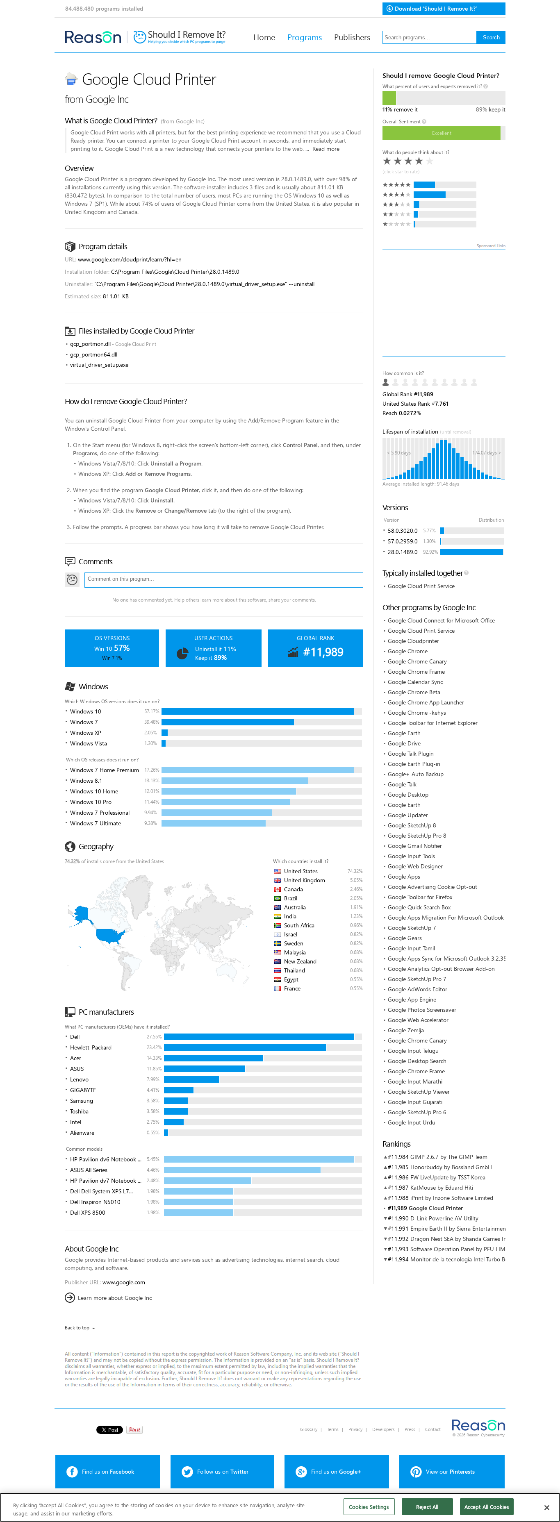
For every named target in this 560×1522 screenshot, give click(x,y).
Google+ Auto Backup (416, 774)
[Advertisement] (443, 303)
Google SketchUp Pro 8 (417, 835)
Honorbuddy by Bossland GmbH (451, 1167)
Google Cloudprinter (413, 641)
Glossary (308, 1429)
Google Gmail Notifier (415, 846)
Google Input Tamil (411, 948)
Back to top (77, 1327)
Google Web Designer (415, 866)
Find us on (108, 1471)
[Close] (547, 1508)
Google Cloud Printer (436, 1208)
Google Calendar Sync (415, 682)
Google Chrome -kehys (417, 712)
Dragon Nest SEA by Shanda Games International (472, 1239)
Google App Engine (412, 999)
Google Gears (405, 938)
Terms (333, 1429)
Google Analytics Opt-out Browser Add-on (441, 968)
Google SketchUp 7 (412, 927)
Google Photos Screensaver (422, 1009)
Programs (304, 36)
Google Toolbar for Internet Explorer (433, 723)
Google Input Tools (411, 856)
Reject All (427, 1506)
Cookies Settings (369, 1506)
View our (450, 1471)
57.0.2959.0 (403, 541)
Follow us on (222, 1471)
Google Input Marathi (415, 1081)
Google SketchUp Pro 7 (417, 979)
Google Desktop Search (417, 1061)
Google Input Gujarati (415, 1102)
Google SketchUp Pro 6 (417, 1112)
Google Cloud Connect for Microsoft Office (441, 620)
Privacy (355, 1429)
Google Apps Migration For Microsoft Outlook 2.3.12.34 (458, 917)
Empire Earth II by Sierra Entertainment (459, 1228)
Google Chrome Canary (417, 661)
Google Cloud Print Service (421, 586)
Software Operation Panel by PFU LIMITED (463, 1249)
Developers (383, 1429)
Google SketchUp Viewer (419, 1091)
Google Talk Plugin (411, 753)
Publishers (352, 36)
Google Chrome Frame (416, 671)
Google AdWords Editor (417, 989)
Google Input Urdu (411, 1122)
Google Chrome (408, 651)
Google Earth (404, 733)
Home (264, 36)
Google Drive (404, 743)
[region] (280, 1507)
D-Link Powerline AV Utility (444, 1218)
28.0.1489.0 (403, 552)
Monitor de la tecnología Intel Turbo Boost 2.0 (468, 1259)
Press (410, 1429)
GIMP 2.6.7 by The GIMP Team (448, 1157)
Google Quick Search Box (419, 907)
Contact (433, 1429)
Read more (325, 148)
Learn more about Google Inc (115, 1298)
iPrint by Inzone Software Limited (451, 1198)
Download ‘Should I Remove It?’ (436, 8)
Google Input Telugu (413, 1050)
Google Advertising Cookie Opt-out (432, 886)
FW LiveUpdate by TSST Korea (447, 1177)
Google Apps (404, 876)
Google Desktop (408, 794)
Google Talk (402, 784)
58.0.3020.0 (403, 530)
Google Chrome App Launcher (426, 702)
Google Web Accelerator (418, 1020)
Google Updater (408, 815)
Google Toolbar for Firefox (420, 897)
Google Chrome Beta (414, 692)
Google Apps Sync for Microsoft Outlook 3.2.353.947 (454, 958)
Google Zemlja (406, 1030)
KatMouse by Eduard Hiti (441, 1187)
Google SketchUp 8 (412, 825)
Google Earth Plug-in (414, 764)
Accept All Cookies (486, 1506)
